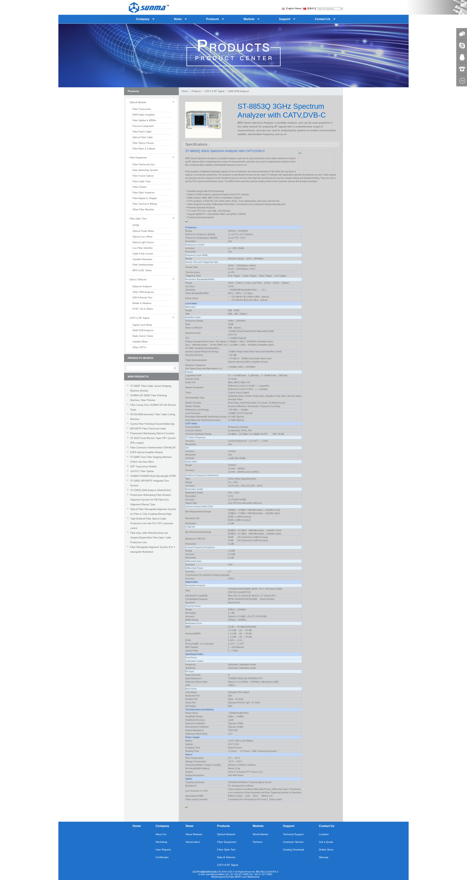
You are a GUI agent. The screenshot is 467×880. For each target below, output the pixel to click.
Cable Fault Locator (142, 253)
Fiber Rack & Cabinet (143, 148)
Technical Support (293, 834)
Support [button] (284, 19)
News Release (194, 834)
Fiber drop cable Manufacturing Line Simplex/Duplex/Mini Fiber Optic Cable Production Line (150, 537)
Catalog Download (293, 849)
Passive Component (143, 126)
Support (288, 826)
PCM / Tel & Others (142, 308)
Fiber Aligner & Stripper (144, 198)
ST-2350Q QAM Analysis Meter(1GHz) (150, 490)
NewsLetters (193, 841)
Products (196, 91)
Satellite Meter (140, 341)
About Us (161, 834)
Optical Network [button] (138, 102)
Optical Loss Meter (142, 236)
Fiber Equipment (226, 841)
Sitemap (323, 857)
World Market (260, 834)
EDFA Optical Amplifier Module (146, 452)
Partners (258, 841)
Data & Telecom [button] (138, 279)
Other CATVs (139, 347)
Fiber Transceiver (141, 109)
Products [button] (212, 19)
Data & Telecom (226, 857)
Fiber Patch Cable (141, 131)
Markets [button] (249, 19)
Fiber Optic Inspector (143, 192)
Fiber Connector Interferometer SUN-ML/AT (153, 447)
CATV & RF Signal (214, 91)
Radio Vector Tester (142, 336)
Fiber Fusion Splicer (143, 175)
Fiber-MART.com (238, 876)
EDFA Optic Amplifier (143, 114)
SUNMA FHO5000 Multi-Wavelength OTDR (153, 476)
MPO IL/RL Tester (142, 270)
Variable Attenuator (142, 259)
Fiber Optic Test (226, 849)
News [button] (178, 19)
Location (324, 834)
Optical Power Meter (143, 231)
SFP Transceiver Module (143, 466)
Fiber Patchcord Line (143, 164)
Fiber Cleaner (139, 187)
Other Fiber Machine (143, 209)
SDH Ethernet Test (142, 297)
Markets (258, 826)
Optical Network (226, 834)
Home (185, 91)
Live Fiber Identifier (142, 248)
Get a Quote (326, 841)
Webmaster (253, 876)
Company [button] (142, 19)
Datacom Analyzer (142, 286)
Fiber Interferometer (142, 264)
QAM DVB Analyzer (142, 330)
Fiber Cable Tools (141, 181)
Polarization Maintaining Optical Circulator (152, 433)
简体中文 (312, 8)
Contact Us (326, 826)
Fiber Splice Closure (143, 143)
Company (162, 826)
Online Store (326, 849)
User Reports (163, 849)
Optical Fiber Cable (142, 137)
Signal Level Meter (142, 325)
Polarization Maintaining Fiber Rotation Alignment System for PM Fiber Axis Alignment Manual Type (150, 500)
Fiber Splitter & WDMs (144, 120)
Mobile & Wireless (142, 303)
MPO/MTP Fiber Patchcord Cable (148, 428)
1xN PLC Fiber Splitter (142, 471)
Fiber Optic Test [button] (138, 218)
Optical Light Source (143, 242)
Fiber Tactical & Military (144, 204)
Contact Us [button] (322, 19)
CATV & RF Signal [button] (139, 318)
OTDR (135, 225)
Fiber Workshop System (145, 170)
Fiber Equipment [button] (138, 157)
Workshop (161, 841)
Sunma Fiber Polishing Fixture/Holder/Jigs (152, 424)
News (189, 826)
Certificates (162, 857)
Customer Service (293, 841)
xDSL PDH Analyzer (143, 292)
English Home (293, 8)
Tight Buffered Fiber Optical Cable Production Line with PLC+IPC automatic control (151, 523)
